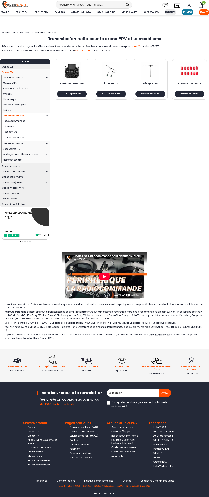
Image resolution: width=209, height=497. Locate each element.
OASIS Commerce (111, 493)
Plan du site (41, 480)
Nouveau (187, 12)
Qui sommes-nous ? (122, 427)
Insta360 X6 (159, 427)
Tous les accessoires (39, 460)
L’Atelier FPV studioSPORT (124, 447)
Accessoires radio (189, 84)
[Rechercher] (127, 5)
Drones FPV (41, 12)
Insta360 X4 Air (161, 448)
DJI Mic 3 (157, 453)
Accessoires (151, 12)
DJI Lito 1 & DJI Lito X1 (163, 440)
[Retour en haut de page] (205, 345)
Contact (74, 440)
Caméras (60, 12)
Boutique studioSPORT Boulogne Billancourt (123, 441)
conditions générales (137, 402)
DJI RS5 (156, 457)
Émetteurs (111, 84)
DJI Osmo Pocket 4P (163, 431)
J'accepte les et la (139, 404)
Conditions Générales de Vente (157, 480)
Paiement (75, 448)
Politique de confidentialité (98, 480)
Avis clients (117, 456)
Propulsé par (96, 493)
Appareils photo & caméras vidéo (42, 441)
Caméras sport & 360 (39, 447)
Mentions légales (66, 480)
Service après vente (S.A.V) (84, 435)
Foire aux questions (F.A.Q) (84, 427)
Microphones (129, 12)
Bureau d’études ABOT (123, 451)
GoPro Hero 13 (160, 444)
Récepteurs (150, 84)
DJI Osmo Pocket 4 (163, 435)
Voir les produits (72, 94)
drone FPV (136, 46)
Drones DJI (22, 12)
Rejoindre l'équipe (120, 431)
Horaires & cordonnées (82, 431)
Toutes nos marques (39, 464)
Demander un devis (80, 453)
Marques (170, 12)
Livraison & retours (79, 444)
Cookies (127, 480)
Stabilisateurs (106, 12)
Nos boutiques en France (124, 435)
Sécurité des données (81, 457)
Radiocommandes (72, 84)
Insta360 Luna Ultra (163, 466)
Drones (4, 12)
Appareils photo (81, 12)
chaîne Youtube (83, 50)
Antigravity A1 (160, 461)
